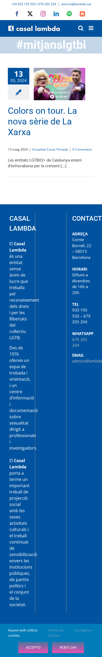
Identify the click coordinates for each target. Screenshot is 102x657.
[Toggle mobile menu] (91, 28)
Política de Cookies (56, 633)
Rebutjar (68, 647)
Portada (62, 149)
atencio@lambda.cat (76, 4)
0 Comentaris (82, 149)
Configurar (83, 630)
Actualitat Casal (43, 149)
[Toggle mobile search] (80, 28)
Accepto (33, 647)
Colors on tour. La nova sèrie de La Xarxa (59, 84)
